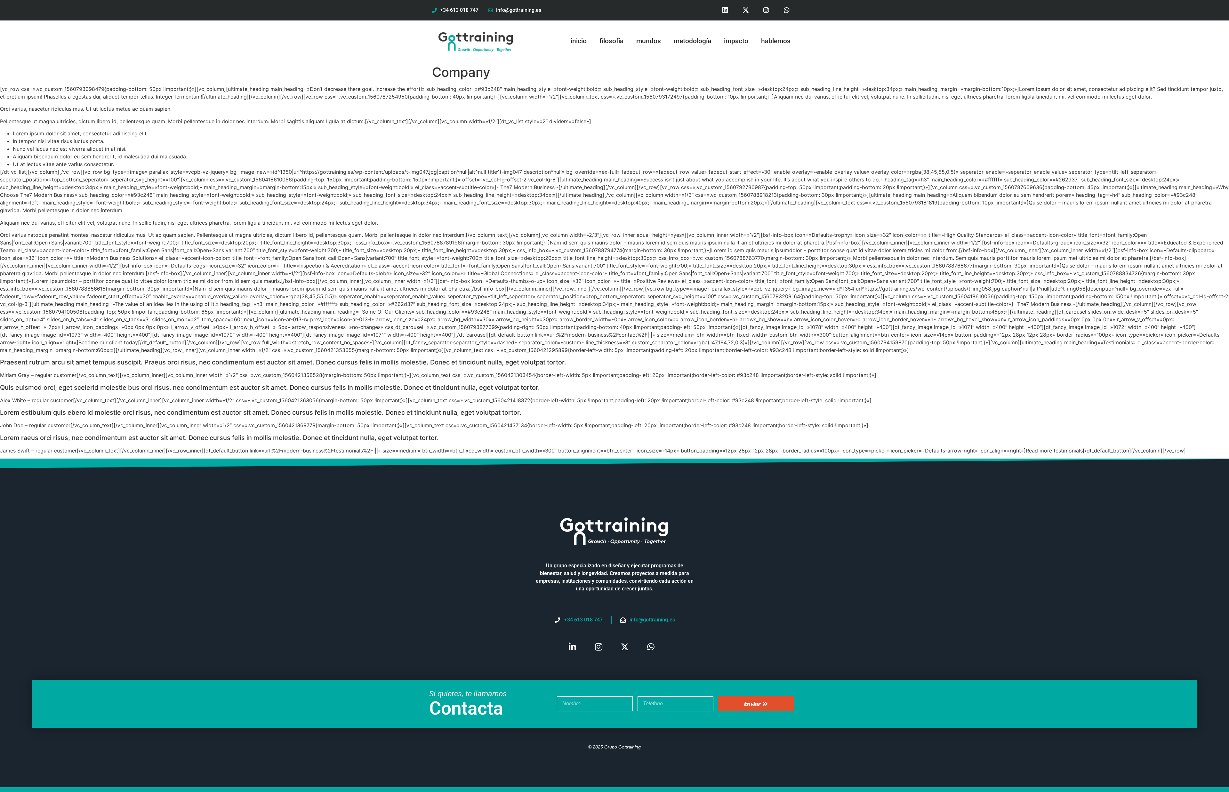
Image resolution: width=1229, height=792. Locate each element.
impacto (736, 41)
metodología (692, 41)
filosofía (611, 41)
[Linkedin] (725, 10)
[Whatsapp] (786, 10)
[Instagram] (766, 10)
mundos (648, 41)
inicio (579, 41)
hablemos (776, 41)
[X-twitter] (745, 10)
